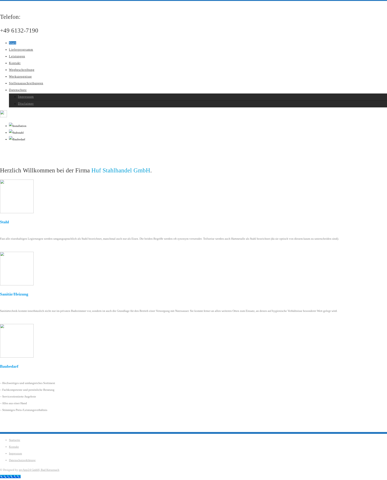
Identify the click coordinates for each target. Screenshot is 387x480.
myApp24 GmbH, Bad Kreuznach (39, 469)
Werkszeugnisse (20, 76)
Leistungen (17, 56)
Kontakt (15, 63)
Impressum (26, 96)
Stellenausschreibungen (26, 83)
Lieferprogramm (21, 49)
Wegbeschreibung (21, 70)
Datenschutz (18, 90)
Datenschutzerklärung (22, 460)
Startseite (14, 440)
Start (12, 43)
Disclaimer (26, 103)
